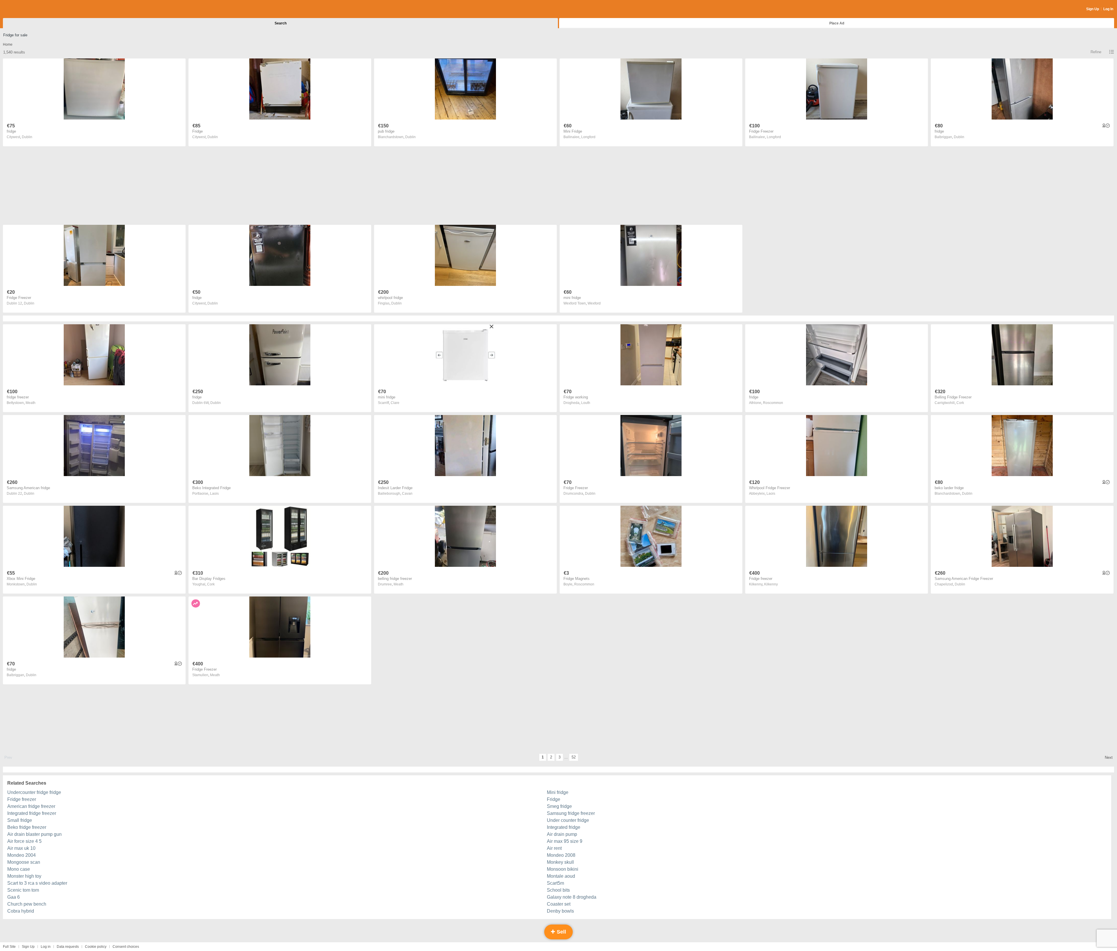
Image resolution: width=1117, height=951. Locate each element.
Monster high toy (24, 876)
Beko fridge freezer (26, 827)
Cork (960, 403)
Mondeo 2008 (561, 855)
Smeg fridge (559, 806)
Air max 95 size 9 (564, 841)
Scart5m (555, 883)
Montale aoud (561, 876)
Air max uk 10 (21, 848)
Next (1109, 757)
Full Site (9, 947)
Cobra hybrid (20, 911)
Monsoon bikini (562, 869)
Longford (588, 137)
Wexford (594, 303)
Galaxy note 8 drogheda (571, 897)
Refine (1096, 52)
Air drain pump (562, 834)
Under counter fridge (568, 820)
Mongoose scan (23, 862)
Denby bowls (560, 911)
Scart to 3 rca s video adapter (37, 883)
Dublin (27, 137)
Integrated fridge (563, 827)
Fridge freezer (21, 799)
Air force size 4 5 (24, 841)
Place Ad (836, 23)
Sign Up (1092, 9)
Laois (214, 493)
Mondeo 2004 (21, 855)
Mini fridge (557, 792)
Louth (585, 403)
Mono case (18, 869)
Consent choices (126, 947)
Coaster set (558, 904)
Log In (1108, 9)
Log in (46, 947)
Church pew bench (26, 904)
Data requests (68, 947)
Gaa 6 (13, 897)
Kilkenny (771, 584)
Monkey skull (560, 862)
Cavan (407, 493)
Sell (560, 932)
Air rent (554, 848)
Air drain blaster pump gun (34, 834)
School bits (558, 890)
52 (574, 757)
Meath (30, 403)
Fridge (553, 799)
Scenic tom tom (23, 890)
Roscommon (773, 403)
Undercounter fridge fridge (34, 792)
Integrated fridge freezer (31, 813)
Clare (395, 403)
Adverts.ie (26, 9)
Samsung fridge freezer (571, 813)
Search (281, 23)
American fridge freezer (31, 806)
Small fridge (19, 820)
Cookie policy (95, 947)
